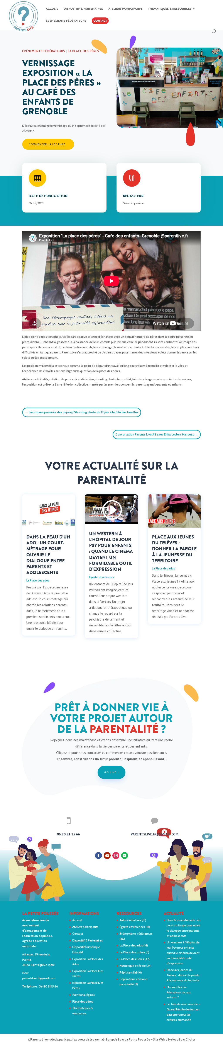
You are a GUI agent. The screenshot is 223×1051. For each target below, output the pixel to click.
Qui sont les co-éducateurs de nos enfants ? (179, 992)
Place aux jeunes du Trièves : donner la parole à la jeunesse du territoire (174, 549)
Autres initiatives (130, 920)
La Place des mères (132, 952)
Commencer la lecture (47, 144)
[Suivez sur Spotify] (124, 855)
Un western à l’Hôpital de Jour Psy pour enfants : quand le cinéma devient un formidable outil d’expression (111, 551)
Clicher (190, 1039)
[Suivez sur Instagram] (115, 855)
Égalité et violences (101, 577)
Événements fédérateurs (66, 21)
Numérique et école (133, 966)
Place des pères (82, 1001)
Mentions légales (83, 995)
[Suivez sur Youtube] (107, 855)
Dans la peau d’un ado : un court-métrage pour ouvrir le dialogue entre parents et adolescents (48, 555)
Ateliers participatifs (125, 9)
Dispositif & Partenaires (83, 9)
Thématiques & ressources (169, 9)
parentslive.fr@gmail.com (39, 978)
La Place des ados (37, 580)
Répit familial (128, 972)
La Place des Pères (83, 51)
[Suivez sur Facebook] (98, 855)
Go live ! (111, 772)
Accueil (52, 9)
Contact (100, 21)
